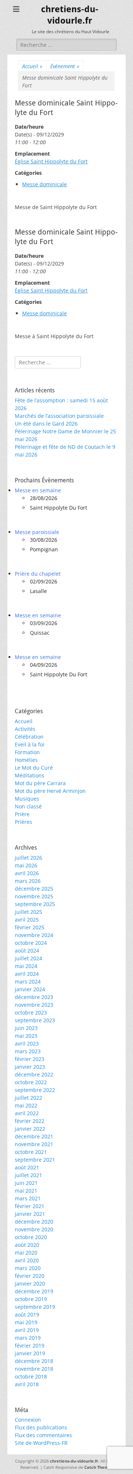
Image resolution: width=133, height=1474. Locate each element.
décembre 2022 (34, 1074)
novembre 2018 (34, 1368)
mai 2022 (26, 1105)
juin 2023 (26, 1027)
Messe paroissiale (37, 531)
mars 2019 (28, 1337)
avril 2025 (27, 919)
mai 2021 (26, 1190)
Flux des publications (41, 1427)
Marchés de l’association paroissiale (59, 415)
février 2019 (29, 1345)
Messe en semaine (38, 490)
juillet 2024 (28, 958)
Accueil (32, 66)
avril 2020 (27, 1260)
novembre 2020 (34, 1229)
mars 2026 (28, 880)
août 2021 (27, 1167)
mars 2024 (28, 981)
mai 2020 (26, 1252)
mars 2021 (28, 1198)
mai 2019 (26, 1322)
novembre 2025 (34, 896)
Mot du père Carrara (40, 783)
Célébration (29, 736)
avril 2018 (27, 1384)
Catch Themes (98, 1467)
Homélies (26, 759)
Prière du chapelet (38, 573)
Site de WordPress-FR (41, 1442)
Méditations (29, 775)
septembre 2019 (35, 1306)
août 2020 (27, 1244)
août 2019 (27, 1314)
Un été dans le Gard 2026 (46, 423)
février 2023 (29, 1058)
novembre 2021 (34, 1144)
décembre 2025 (34, 888)
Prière (22, 814)
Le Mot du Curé (34, 767)
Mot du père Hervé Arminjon (50, 790)
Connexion (28, 1419)
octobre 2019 (31, 1299)
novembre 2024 (34, 935)
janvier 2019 (30, 1353)
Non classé (28, 806)
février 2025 (29, 927)
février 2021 (29, 1206)
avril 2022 (27, 1113)
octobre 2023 (31, 1012)
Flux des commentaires (43, 1435)
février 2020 (29, 1275)
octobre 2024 (31, 942)
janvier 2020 (30, 1283)
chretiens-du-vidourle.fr (74, 1461)
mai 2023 (26, 1035)
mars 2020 (28, 1268)
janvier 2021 (30, 1213)
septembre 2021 (35, 1159)
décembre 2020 (34, 1221)
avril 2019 (27, 1329)
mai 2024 (26, 966)
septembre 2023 (35, 1020)
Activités (25, 728)
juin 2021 (26, 1182)
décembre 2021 (34, 1136)
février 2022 (29, 1120)
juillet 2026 (28, 857)
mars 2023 (28, 1051)
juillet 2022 (28, 1097)
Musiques (27, 798)
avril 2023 (27, 1043)
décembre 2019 (34, 1291)
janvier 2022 (30, 1128)
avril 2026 (27, 873)
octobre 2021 (31, 1151)
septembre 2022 (35, 1089)
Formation (27, 752)
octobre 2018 (31, 1376)
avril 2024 (27, 973)
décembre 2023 (34, 996)
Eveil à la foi (29, 744)
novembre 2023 (34, 1004)
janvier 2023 (30, 1066)
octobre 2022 (31, 1082)
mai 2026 (26, 865)
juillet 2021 (28, 1175)
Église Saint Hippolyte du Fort (51, 161)
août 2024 (27, 950)
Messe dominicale (44, 184)
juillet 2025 (28, 911)
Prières (23, 821)
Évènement (64, 66)
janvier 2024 (30, 989)
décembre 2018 (34, 1360)
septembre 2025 (35, 904)
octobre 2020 (31, 1237)
